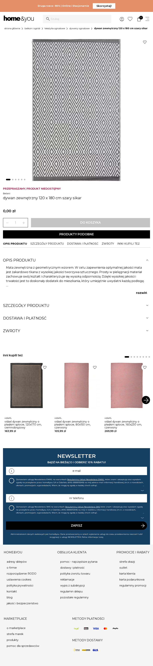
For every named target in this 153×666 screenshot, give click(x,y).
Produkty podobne (76, 234)
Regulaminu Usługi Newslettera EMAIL (85, 479)
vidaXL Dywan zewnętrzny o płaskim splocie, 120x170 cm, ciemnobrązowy (23, 424)
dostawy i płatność (72, 567)
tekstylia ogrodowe (55, 28)
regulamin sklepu (71, 591)
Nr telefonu (76, 498)
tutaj (101, 537)
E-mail (77, 470)
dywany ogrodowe (79, 28)
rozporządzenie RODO (21, 573)
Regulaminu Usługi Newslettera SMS (82, 507)
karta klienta (127, 573)
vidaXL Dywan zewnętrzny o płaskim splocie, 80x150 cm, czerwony (72, 424)
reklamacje (67, 579)
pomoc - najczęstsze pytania (78, 561)
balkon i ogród (32, 28)
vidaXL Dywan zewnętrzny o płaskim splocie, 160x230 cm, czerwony (123, 424)
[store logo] (19, 19)
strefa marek (15, 634)
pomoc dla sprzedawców (23, 646)
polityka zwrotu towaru (75, 573)
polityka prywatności (20, 585)
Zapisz (76, 525)
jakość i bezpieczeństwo (22, 603)
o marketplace (16, 628)
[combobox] (77, 19)
